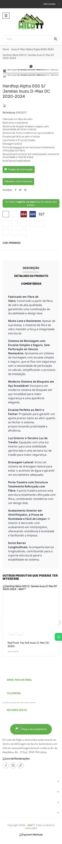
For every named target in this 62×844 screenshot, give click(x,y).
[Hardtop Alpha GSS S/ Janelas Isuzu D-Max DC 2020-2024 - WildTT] (31, 71)
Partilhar (15, 190)
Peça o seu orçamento (33, 729)
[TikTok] (21, 765)
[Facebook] (6, 765)
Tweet (20, 190)
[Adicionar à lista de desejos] (20, 631)
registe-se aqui (25, 202)
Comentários (31, 283)
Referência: (9, 112)
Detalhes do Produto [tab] (31, 276)
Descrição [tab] (31, 268)
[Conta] (6, 4)
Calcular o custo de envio (18, 181)
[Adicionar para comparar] (12, 631)
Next (58, 622)
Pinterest (25, 190)
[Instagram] (13, 765)
